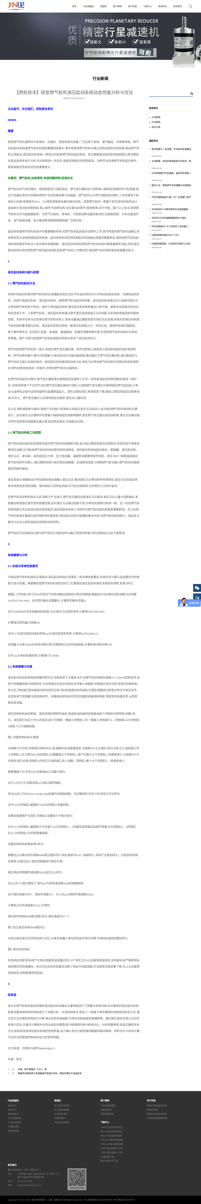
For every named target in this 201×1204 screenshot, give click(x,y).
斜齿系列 (12, 1109)
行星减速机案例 (108, 1105)
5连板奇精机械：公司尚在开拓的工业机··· (172, 243)
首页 (74, 6)
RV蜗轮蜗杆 (14, 1126)
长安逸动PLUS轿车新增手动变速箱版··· (171, 209)
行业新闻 (156, 122)
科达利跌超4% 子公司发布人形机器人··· (171, 226)
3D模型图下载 (107, 1156)
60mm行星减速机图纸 (111, 1131)
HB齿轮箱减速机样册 (157, 1118)
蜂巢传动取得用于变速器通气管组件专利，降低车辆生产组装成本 (45, 1073)
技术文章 (156, 127)
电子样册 (132, 6)
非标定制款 (13, 1130)
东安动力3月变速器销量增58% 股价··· (170, 217)
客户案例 (117, 6)
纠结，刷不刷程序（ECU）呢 (27, 1069)
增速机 (103, 6)
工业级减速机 (14, 1122)
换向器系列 (13, 1114)
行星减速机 (88, 6)
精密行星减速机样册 (157, 1105)
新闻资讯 (162, 6)
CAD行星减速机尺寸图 (111, 1148)
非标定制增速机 (62, 1122)
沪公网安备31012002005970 (98, 1200)
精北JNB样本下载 (109, 1161)
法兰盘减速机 (14, 1118)
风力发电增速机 (62, 1105)
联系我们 (177, 6)
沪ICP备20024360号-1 (124, 1200)
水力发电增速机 (62, 1109)
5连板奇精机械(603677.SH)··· (166, 235)
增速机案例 (105, 1109)
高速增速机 (59, 1118)
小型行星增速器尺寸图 (111, 1152)
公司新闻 (156, 117)
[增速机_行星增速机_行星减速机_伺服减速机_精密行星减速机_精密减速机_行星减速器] (19, 6)
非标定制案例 (107, 1114)
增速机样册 (152, 1109)
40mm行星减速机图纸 (111, 1127)
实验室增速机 (60, 1114)
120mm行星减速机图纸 (111, 1139)
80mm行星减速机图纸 (111, 1135)
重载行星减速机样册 (157, 1114)
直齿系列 (12, 1105)
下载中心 (147, 6)
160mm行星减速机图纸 (111, 1144)
